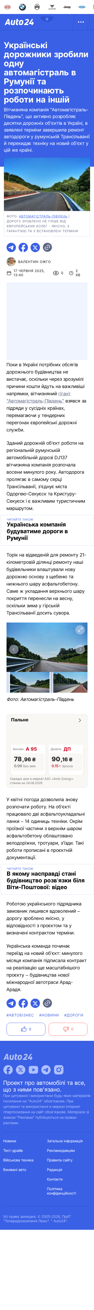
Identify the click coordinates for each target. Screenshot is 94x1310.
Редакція (54, 1170)
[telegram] (11, 247)
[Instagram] (58, 1069)
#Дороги (73, 1015)
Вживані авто (14, 1170)
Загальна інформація (65, 1141)
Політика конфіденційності (61, 1191)
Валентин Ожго (34, 262)
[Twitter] (20, 1069)
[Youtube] (33, 1069)
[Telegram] (46, 1069)
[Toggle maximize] (80, 629)
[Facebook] (8, 1069)
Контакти (55, 1179)
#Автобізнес (20, 1015)
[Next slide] (80, 649)
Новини (9, 1141)
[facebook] (23, 247)
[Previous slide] (14, 649)
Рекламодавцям (61, 1150)
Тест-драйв (13, 1150)
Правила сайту (60, 1160)
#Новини (49, 1015)
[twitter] (35, 247)
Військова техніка (18, 1160)
